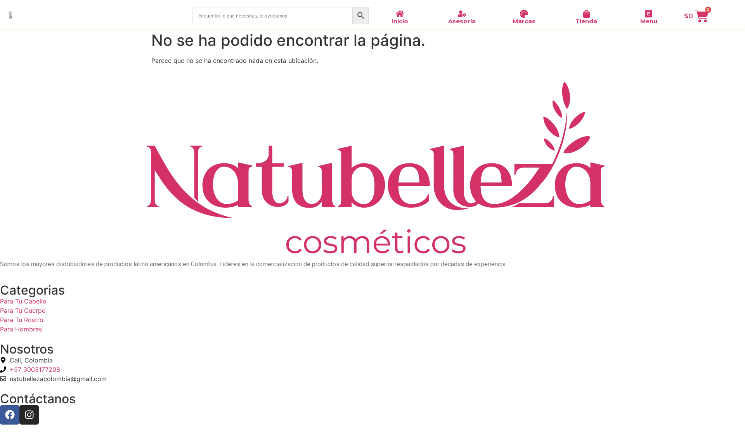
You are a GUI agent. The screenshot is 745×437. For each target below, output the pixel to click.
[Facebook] (9, 415)
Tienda (586, 21)
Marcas (524, 21)
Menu (648, 21)
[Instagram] (29, 415)
